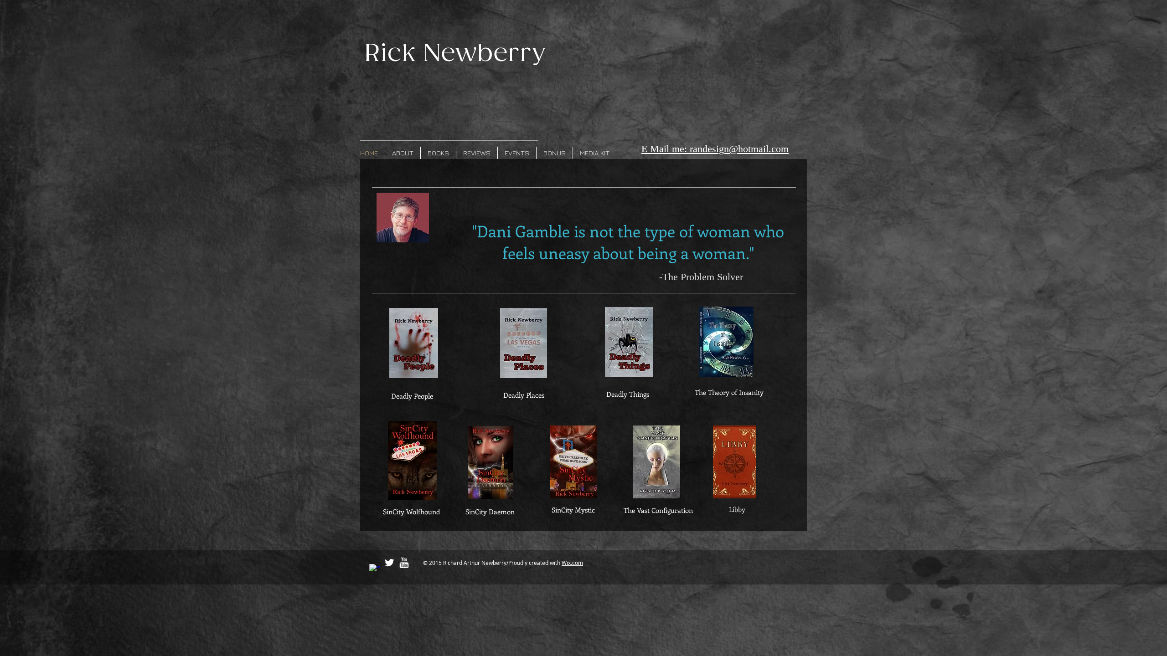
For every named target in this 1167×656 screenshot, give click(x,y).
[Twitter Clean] (389, 562)
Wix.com (572, 562)
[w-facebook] (374, 569)
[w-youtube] (403, 562)
